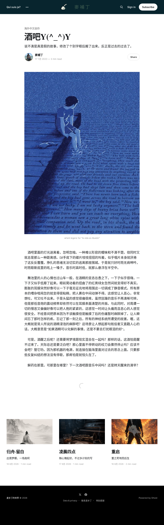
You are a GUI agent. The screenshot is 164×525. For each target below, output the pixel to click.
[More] (27, 7)
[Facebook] (86, 494)
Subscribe (148, 7)
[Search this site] (121, 7)
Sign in (131, 7)
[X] (80, 494)
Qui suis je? (13, 7)
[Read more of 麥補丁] (28, 57)
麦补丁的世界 (13, 498)
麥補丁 (39, 55)
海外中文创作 (32, 28)
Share (133, 57)
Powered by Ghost (148, 498)
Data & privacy (70, 500)
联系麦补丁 (86, 500)
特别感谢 (100, 500)
